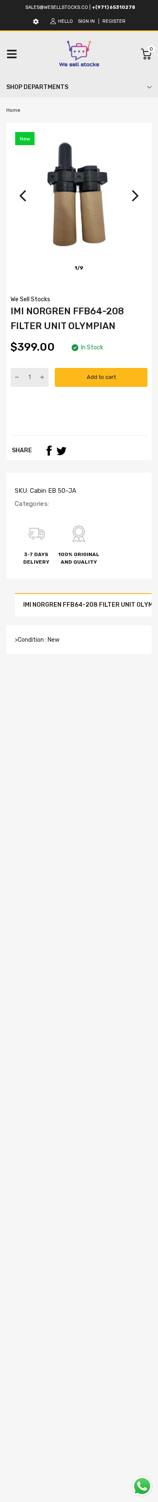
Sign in (86, 21)
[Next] (135, 196)
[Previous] (23, 196)
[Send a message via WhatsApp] (142, 1486)
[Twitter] (61, 451)
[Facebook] (49, 451)
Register (114, 21)
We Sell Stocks (30, 299)
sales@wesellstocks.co (56, 7)
